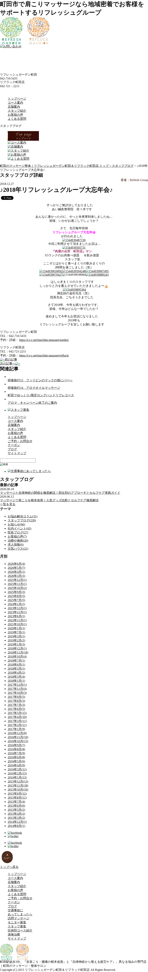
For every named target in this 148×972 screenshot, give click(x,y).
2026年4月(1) (16, 571)
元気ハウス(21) (18, 548)
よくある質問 (17, 118)
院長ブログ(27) (18, 532)
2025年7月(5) (16, 600)
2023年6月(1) (16, 616)
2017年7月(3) (16, 704)
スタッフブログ (123, 165)
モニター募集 (17, 922)
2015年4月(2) (16, 813)
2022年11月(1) (17, 620)
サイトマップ (17, 453)
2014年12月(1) (17, 821)
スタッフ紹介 (17, 110)
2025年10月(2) (17, 588)
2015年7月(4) (16, 801)
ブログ (12, 449)
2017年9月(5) (16, 696)
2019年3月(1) (16, 636)
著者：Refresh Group (134, 180)
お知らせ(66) (16, 524)
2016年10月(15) (18, 741)
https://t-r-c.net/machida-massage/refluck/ (44, 355)
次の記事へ (7, 363)
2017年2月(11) (17, 725)
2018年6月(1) (16, 664)
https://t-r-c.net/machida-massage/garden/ (44, 340)
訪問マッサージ (18, 918)
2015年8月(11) (17, 797)
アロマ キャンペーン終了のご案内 (32, 402)
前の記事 (11, 359)
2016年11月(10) (18, 737)
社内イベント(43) (19, 528)
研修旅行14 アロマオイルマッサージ (34, 387)
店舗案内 (14, 106)
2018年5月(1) (16, 668)
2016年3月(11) (17, 769)
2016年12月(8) (17, 733)
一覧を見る (7, 504)
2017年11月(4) (17, 688)
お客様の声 (15, 114)
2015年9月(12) (17, 793)
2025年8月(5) (16, 596)
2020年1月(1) (16, 628)
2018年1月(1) (16, 680)
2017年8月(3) (16, 700)
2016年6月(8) (16, 757)
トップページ (17, 98)
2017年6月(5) (16, 709)
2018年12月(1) (17, 648)
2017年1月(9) (16, 729)
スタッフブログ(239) (22, 520)
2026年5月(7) (16, 567)
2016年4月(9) (16, 765)
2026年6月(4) (16, 563)
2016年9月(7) (16, 745)
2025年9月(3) (16, 592)
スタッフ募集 (17, 926)
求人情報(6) (16, 544)
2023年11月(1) (17, 612)
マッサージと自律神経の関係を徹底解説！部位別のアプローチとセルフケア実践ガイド (60, 492)
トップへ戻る (9, 867)
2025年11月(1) (17, 584)
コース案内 (15, 102)
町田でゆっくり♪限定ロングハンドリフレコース (41, 395)
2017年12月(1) (17, 684)
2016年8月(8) (16, 749)
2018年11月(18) (18, 652)
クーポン (14, 445)
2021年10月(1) (17, 624)
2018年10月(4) (17, 656)
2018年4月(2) (16, 672)
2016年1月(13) (17, 777)
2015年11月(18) (18, 785)
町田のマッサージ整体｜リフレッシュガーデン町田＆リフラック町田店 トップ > (56, 165)
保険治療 (14, 934)
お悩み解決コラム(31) (22, 516)
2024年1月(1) (16, 604)
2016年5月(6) (16, 761)
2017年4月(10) (17, 717)
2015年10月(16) (18, 789)
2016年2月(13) (17, 773)
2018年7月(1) (16, 660)
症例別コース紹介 (20, 930)
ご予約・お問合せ (20, 441)
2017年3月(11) (17, 721)
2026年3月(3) (16, 575)
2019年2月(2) (16, 640)
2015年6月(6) (16, 805)
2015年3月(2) (16, 817)
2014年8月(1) (16, 825)
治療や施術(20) (18, 540)
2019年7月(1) (16, 632)
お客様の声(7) (17, 536)
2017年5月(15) (17, 713)
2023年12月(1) (17, 608)
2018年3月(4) (16, 676)
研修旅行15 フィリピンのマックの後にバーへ (40, 380)
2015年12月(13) (18, 781)
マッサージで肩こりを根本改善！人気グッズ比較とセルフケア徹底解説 (49, 500)
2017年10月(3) (17, 692)
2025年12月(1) (17, 580)
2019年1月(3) (16, 644)
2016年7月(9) (16, 753)
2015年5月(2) (16, 809)
